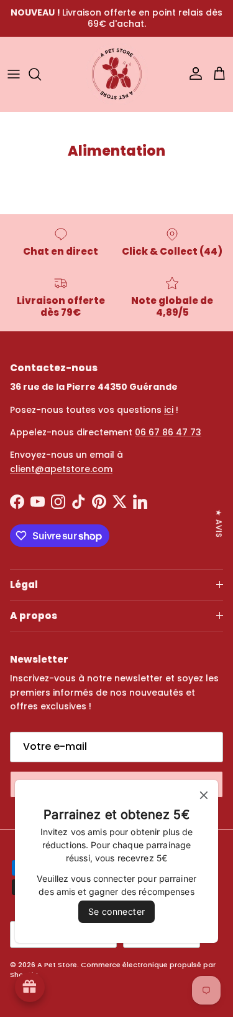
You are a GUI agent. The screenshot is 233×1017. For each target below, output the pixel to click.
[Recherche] (41, 74)
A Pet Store (57, 965)
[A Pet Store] (117, 74)
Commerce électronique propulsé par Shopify (113, 969)
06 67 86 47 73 (168, 432)
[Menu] (13, 74)
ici (168, 410)
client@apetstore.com (61, 469)
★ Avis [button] (219, 523)
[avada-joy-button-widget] (30, 987)
